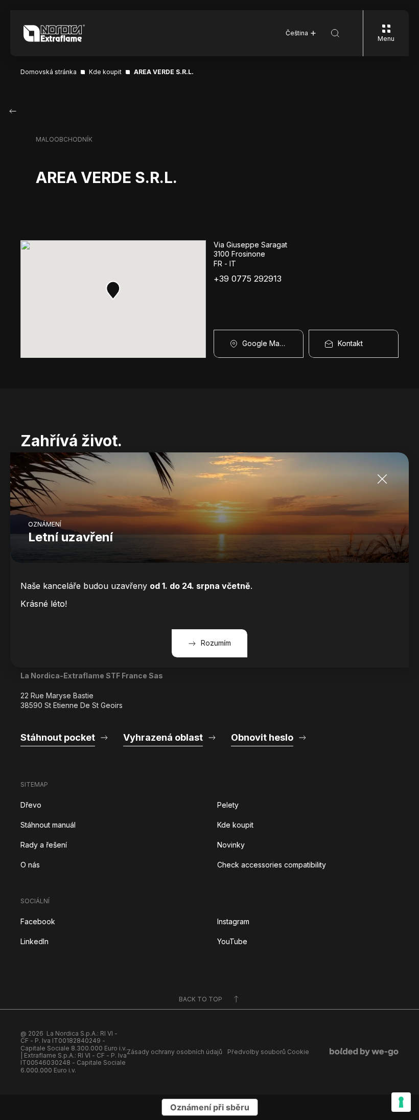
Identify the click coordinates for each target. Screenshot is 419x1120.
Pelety (228, 805)
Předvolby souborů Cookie (268, 1052)
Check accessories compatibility (271, 864)
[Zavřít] (382, 479)
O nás (30, 864)
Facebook (37, 921)
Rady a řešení (43, 844)
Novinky (231, 844)
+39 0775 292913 (248, 279)
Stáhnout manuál (48, 824)
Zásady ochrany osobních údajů (174, 1052)
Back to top (200, 999)
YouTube (232, 941)
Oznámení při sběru (209, 1107)
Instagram (233, 921)
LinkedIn (34, 941)
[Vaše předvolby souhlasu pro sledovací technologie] (401, 1102)
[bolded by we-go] (364, 1052)
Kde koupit (235, 824)
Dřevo (30, 805)
